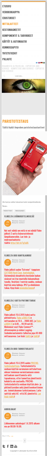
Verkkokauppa (11, 12)
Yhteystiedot (9, 53)
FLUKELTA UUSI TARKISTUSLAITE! (19, 348)
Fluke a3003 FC (23, 317)
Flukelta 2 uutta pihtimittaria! (20, 300)
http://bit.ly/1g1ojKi (19, 242)
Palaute (7, 59)
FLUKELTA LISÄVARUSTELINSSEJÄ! (19, 216)
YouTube (15, 446)
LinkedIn (11, 446)
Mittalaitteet (10, 24)
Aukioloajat (10, 409)
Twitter (3, 446)
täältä (28, 336)
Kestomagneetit (11, 30)
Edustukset (9, 18)
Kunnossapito (10, 47)
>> (12, 436)
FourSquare (19, 446)
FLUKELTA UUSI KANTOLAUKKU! (17, 255)
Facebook (7, 446)
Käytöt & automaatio (14, 41)
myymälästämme (26, 288)
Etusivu (6, 6)
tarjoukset (20, 211)
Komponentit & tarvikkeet (17, 36)
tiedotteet (7, 211)
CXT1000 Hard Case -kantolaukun (19, 272)
